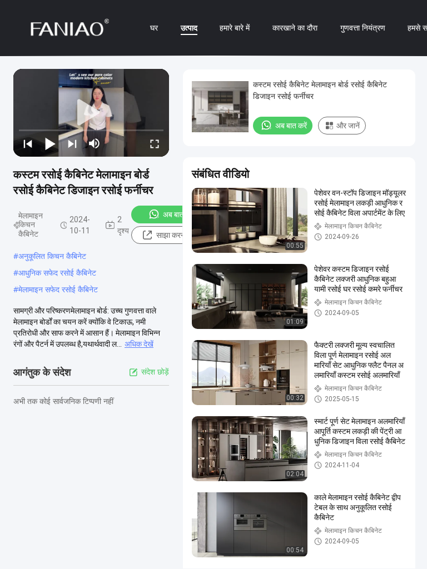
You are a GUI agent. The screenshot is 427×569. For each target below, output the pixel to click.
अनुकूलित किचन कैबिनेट (52, 256)
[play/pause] (50, 143)
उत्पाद (189, 27)
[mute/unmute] (94, 143)
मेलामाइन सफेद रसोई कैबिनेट (58, 289)
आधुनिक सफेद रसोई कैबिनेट (57, 272)
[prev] (28, 143)
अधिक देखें (139, 344)
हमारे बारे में (235, 27)
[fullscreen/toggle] (154, 143)
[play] (91, 113)
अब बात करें (179, 214)
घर (154, 27)
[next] (72, 143)
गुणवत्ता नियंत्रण (362, 27)
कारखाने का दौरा (294, 27)
